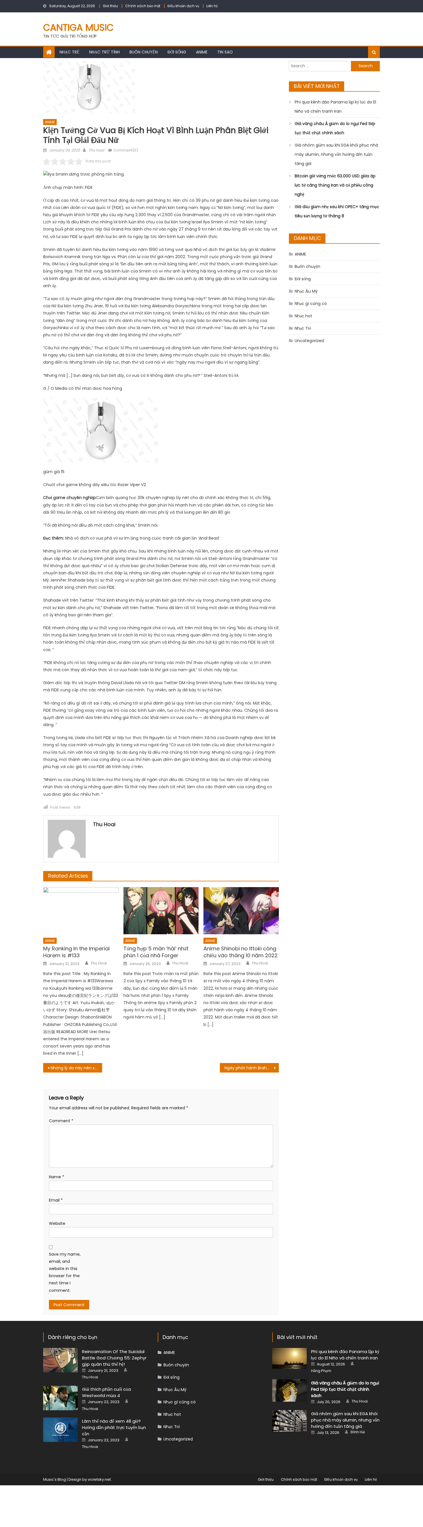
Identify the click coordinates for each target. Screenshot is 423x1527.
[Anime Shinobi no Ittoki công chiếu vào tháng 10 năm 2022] (241, 910)
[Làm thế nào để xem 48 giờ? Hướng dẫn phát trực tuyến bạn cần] (60, 1429)
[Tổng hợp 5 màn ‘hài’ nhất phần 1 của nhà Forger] (161, 910)
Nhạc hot (303, 316)
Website (57, 1223)
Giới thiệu (110, 5)
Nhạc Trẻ (69, 52)
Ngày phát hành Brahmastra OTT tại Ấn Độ (251, 1068)
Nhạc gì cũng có (311, 303)
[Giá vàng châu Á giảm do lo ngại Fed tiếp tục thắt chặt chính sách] (289, 1390)
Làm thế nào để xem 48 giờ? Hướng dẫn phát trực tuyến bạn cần (114, 1427)
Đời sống (176, 52)
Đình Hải (357, 1432)
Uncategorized (309, 341)
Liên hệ (212, 5)
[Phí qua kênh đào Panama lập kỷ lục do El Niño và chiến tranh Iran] (289, 1358)
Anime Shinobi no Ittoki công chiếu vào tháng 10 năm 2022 (240, 952)
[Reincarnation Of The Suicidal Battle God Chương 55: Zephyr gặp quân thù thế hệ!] (60, 1360)
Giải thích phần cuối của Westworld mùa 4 (106, 1392)
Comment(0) (125, 150)
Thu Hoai (96, 150)
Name (56, 1177)
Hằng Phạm (321, 1370)
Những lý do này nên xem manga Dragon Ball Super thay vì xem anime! (76, 1068)
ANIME (201, 52)
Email (56, 1200)
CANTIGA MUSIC (78, 27)
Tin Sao (225, 52)
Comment (61, 1121)
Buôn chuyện (143, 52)
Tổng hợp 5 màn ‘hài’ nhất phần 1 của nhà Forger (155, 952)
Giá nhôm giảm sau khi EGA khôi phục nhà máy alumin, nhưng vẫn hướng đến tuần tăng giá (336, 154)
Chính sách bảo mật (142, 5)
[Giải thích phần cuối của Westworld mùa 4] (60, 1398)
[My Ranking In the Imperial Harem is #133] (81, 910)
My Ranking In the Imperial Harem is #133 (76, 952)
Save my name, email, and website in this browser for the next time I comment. (65, 1272)
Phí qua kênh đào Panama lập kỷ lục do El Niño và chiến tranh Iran (335, 106)
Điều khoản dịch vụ (183, 5)
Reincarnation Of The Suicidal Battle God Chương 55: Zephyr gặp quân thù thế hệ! (114, 1357)
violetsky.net (99, 1479)
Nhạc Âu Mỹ (306, 291)
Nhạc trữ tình (104, 52)
